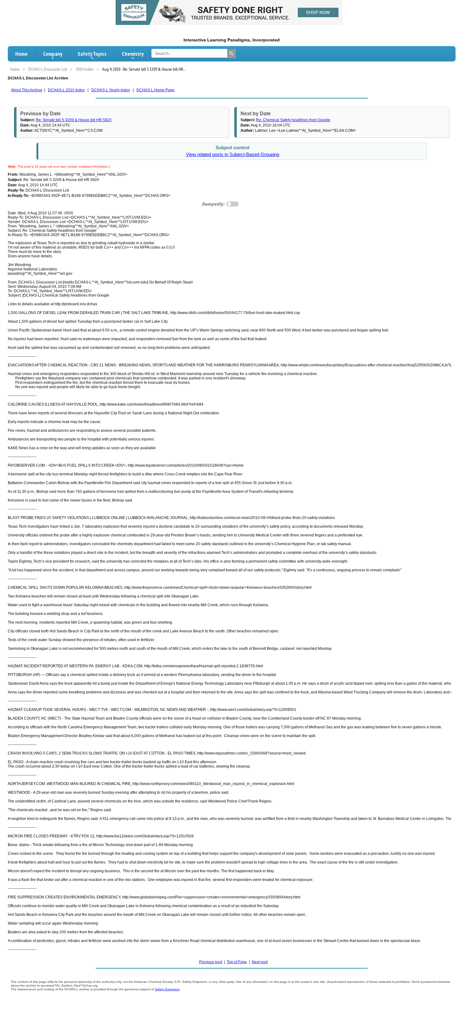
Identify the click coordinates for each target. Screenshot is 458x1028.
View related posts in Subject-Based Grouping (232, 154)
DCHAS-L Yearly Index (110, 90)
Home (21, 53)
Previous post (210, 962)
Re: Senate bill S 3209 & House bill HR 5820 (74, 120)
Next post (260, 962)
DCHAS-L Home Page (155, 90)
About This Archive (26, 90)
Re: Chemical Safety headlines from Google (293, 120)
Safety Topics (92, 53)
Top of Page (237, 962)
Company (52, 53)
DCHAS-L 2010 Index (66, 90)
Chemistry (133, 53)
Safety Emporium (167, 989)
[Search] (231, 53)
